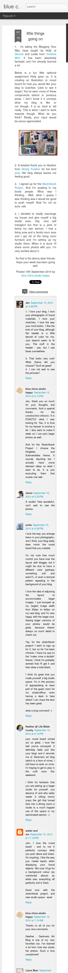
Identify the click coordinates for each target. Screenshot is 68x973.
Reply (29, 378)
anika (29, 525)
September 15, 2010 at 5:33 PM (38, 494)
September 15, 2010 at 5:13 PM (38, 394)
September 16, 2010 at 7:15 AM (38, 918)
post (17, 173)
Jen (28, 302)
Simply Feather (31, 169)
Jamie (29, 493)
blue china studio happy (35, 275)
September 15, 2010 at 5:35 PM (37, 526)
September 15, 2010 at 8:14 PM (38, 731)
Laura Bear (32, 970)
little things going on (35, 35)
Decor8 (19, 54)
